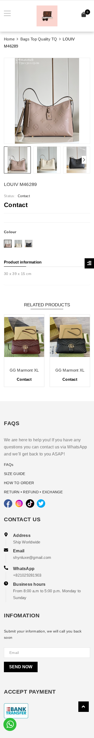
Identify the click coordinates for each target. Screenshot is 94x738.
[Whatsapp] (9, 724)
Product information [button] (23, 262)
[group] (47, 101)
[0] (83, 15)
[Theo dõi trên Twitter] (41, 503)
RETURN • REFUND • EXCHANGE (33, 492)
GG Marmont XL (24, 370)
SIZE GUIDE (14, 474)
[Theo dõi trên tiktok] (30, 503)
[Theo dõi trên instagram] (19, 503)
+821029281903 (27, 575)
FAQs (8, 464)
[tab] (47, 262)
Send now (20, 667)
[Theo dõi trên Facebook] (8, 503)
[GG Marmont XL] (24, 339)
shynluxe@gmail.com (32, 557)
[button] (83, 160)
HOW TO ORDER (19, 483)
